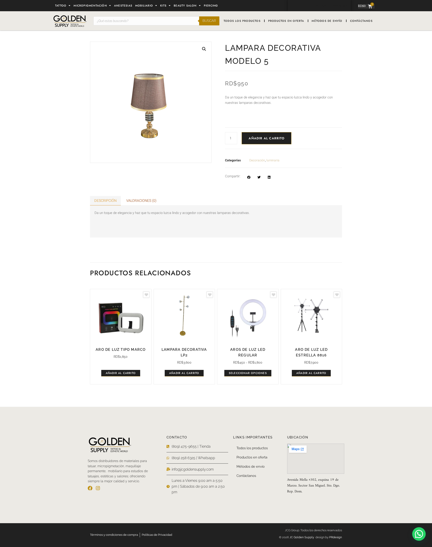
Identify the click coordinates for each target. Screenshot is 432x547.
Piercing (211, 6)
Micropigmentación (90, 6)
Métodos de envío (327, 21)
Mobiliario (144, 6)
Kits (163, 6)
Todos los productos (242, 21)
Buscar (209, 21)
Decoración (257, 160)
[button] (204, 49)
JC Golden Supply (302, 537)
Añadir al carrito (266, 138)
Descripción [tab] (105, 200)
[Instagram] (97, 488)
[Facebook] (90, 488)
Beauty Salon (185, 6)
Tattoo (60, 6)
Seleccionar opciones (248, 373)
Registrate (340, 5)
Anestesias (123, 6)
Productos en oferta (286, 21)
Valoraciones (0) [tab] (141, 200)
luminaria (272, 160)
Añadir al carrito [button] (121, 373)
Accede (321, 5)
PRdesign (335, 537)
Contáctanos (361, 21)
